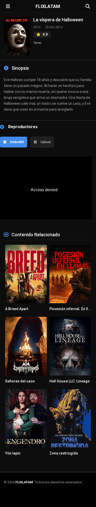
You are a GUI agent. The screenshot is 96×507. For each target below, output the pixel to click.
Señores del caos (20, 381)
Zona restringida (63, 453)
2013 (36, 27)
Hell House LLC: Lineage (69, 381)
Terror (37, 43)
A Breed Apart (16, 309)
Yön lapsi (12, 453)
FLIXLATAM (48, 6)
